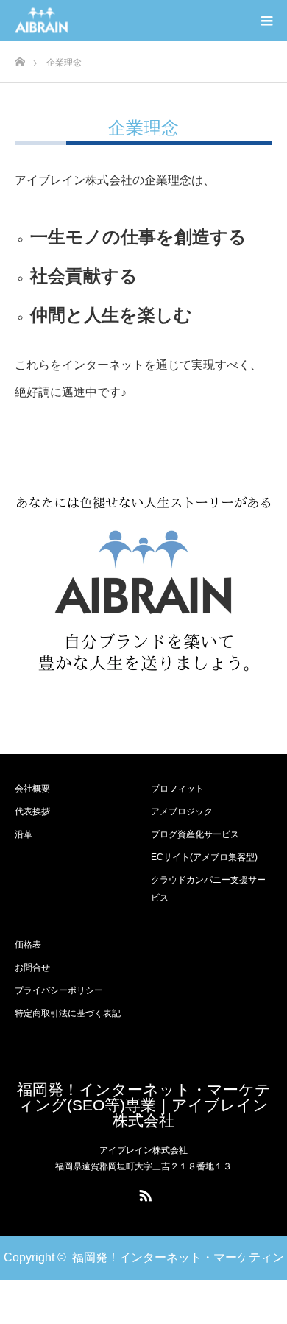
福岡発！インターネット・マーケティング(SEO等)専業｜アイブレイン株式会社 (144, 1105)
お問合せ (32, 967)
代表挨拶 (32, 811)
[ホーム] (19, 57)
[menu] (266, 20)
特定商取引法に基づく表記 (68, 1013)
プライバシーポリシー (59, 990)
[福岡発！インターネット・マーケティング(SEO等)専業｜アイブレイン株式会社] (69, 21)
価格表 (28, 945)
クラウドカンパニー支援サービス (208, 889)
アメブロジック (182, 811)
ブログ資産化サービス (195, 834)
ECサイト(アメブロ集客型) (204, 857)
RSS (143, 1193)
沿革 (23, 834)
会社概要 (32, 789)
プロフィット (177, 789)
